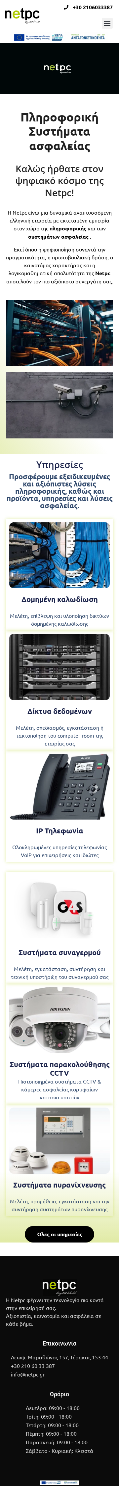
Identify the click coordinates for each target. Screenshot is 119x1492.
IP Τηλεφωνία (59, 830)
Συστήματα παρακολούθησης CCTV (60, 1068)
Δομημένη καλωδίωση (59, 599)
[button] (107, 23)
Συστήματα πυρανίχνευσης (59, 1184)
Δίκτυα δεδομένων (59, 711)
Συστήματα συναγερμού (60, 952)
